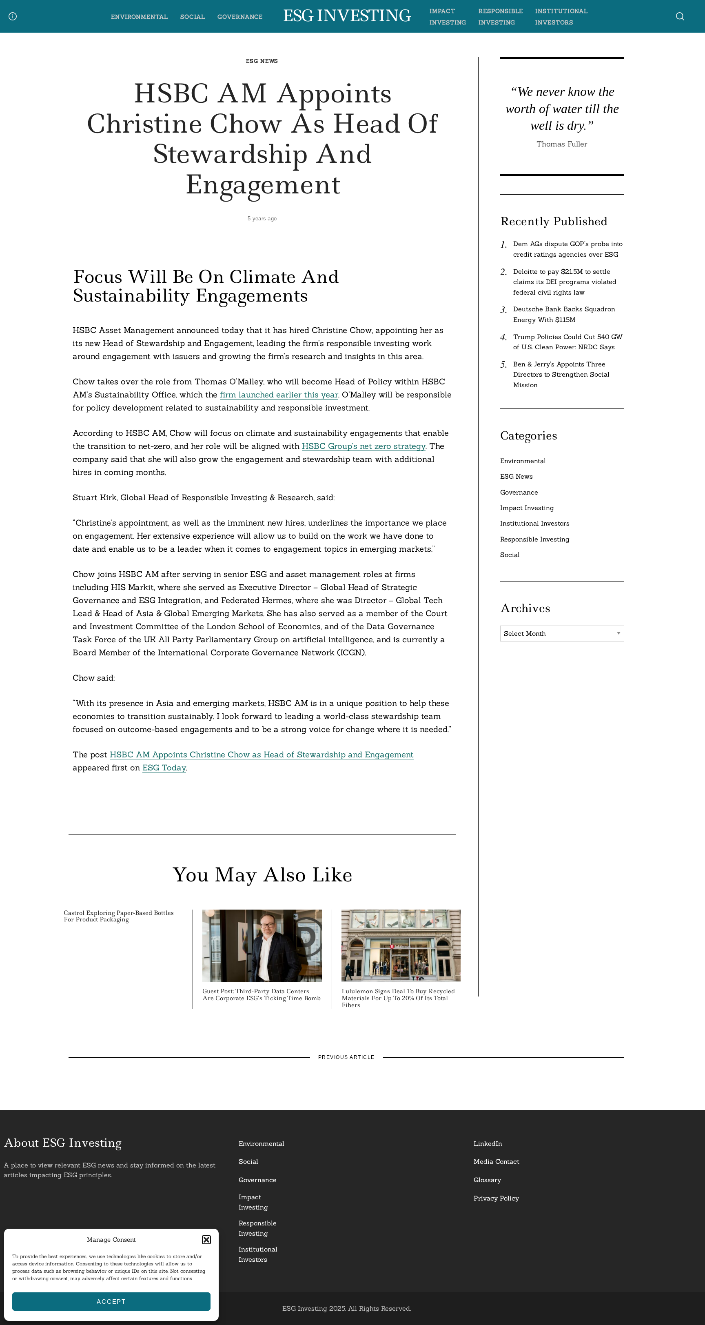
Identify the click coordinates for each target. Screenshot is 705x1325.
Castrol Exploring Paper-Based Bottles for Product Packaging (119, 916)
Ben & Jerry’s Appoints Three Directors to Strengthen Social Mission (561, 374)
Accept (111, 1301)
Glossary (487, 1180)
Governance (240, 16)
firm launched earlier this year (279, 394)
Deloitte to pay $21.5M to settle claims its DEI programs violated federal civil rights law (564, 281)
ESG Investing (346, 16)
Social (192, 16)
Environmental (139, 16)
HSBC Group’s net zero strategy (364, 446)
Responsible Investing (535, 539)
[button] (206, 1240)
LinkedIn (488, 1143)
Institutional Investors (535, 523)
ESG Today (164, 767)
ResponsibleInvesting (258, 1228)
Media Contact (496, 1161)
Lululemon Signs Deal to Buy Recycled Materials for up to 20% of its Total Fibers (398, 998)
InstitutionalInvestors (258, 1254)
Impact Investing (527, 508)
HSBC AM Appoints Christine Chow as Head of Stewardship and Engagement (262, 754)
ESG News (262, 61)
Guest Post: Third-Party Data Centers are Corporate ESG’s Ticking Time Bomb (261, 994)
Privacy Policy (496, 1198)
